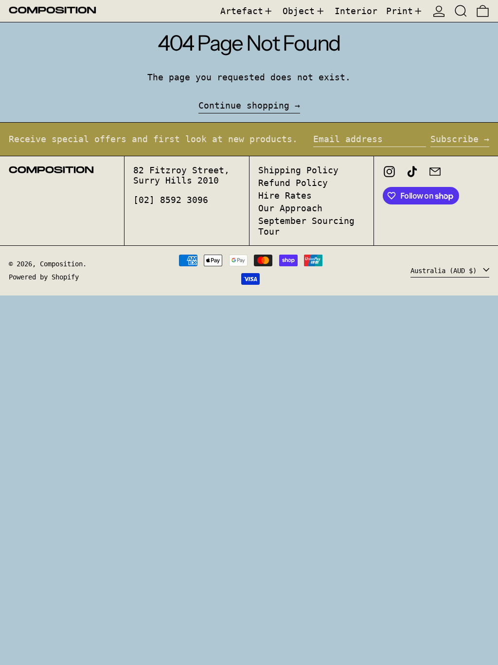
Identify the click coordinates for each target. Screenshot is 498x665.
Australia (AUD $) (445, 270)
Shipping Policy (298, 170)
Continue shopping (243, 105)
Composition (61, 264)
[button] (460, 11)
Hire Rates (285, 195)
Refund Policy (293, 183)
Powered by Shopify (44, 277)
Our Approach (290, 208)
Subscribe (454, 139)
